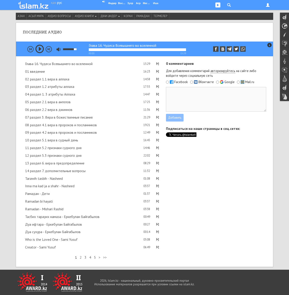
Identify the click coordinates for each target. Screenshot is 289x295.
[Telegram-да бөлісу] (229, 49)
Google (229, 82)
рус (59, 2)
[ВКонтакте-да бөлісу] (222, 49)
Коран (128, 16)
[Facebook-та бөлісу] (216, 49)
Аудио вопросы (59, 16)
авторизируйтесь (222, 71)
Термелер (160, 16)
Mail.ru (249, 82)
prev (30, 49)
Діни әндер (109, 16)
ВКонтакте (206, 82)
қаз (53, 2)
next (49, 49)
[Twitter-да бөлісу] (236, 49)
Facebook (181, 82)
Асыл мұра (36, 16)
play (39, 49)
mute (58, 49)
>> (105, 257)
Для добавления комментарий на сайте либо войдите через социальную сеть (211, 73)
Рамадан (142, 16)
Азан (21, 16)
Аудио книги (84, 16)
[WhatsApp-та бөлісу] (243, 49)
